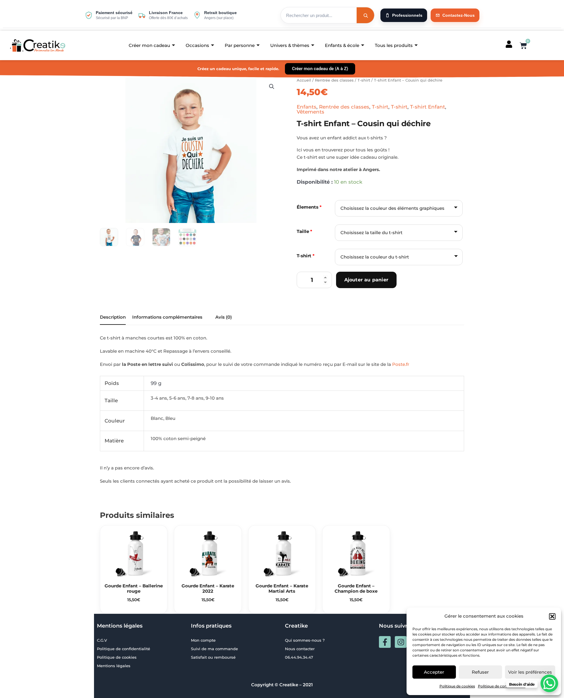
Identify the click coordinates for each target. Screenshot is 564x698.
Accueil (304, 80)
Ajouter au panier (366, 280)
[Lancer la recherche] (365, 15)
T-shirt (363, 80)
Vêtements (310, 112)
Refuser (480, 672)
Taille (304, 231)
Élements (309, 207)
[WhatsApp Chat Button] (549, 683)
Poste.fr (400, 364)
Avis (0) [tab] (223, 317)
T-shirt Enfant (427, 107)
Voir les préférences (530, 672)
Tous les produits (394, 45)
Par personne (240, 45)
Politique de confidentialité (502, 686)
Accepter (434, 672)
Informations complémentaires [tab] (167, 317)
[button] (552, 616)
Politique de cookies (457, 686)
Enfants (306, 107)
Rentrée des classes (334, 80)
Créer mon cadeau (149, 45)
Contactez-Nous (458, 15)
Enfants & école (342, 45)
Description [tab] (113, 317)
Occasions (197, 45)
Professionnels (407, 15)
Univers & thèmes (289, 45)
